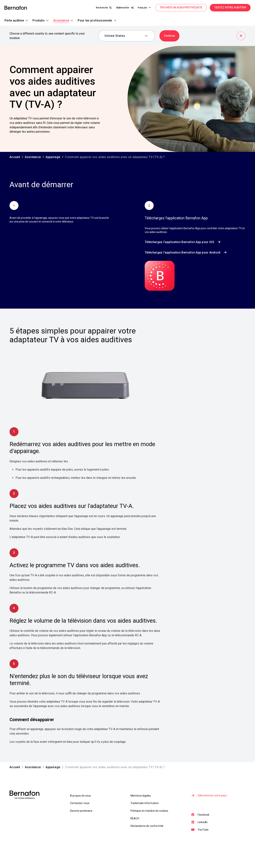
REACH (134, 818)
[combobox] (124, 36)
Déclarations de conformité (146, 825)
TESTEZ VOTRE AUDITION (230, 7)
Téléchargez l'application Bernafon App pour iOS (179, 242)
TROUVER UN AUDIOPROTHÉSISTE (181, 7)
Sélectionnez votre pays (212, 795)
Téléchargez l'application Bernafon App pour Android (182, 252)
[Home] (15, 8)
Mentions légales (140, 795)
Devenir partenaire (81, 810)
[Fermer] (241, 35)
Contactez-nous (79, 803)
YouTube (203, 829)
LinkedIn (203, 822)
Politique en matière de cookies (149, 810)
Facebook (203, 814)
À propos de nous (80, 795)
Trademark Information (144, 803)
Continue (169, 35)
